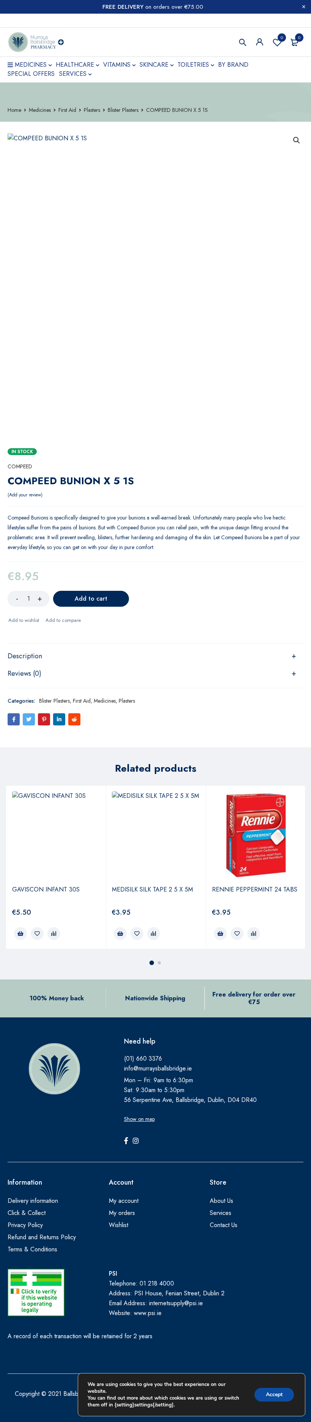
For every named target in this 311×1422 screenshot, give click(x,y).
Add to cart (91, 598)
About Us (221, 1200)
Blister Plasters (123, 110)
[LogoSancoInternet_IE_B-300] (36, 1292)
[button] (296, 140)
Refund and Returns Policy (42, 1237)
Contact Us (223, 1225)
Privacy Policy (25, 1225)
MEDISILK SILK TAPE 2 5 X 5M (152, 889)
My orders (122, 1213)
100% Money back (57, 998)
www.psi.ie (148, 1313)
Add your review (25, 494)
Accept (274, 1394)
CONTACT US (24, 20)
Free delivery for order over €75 (253, 998)
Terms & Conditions (32, 1249)
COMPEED (20, 466)
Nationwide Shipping (155, 998)
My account (123, 1200)
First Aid (67, 110)
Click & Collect (27, 1213)
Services (220, 1213)
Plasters (92, 110)
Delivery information (33, 1200)
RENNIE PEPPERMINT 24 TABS (254, 889)
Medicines (40, 110)
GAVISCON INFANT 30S (46, 889)
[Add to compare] (63, 620)
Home (14, 110)
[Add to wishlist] (23, 620)
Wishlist (282, 38)
